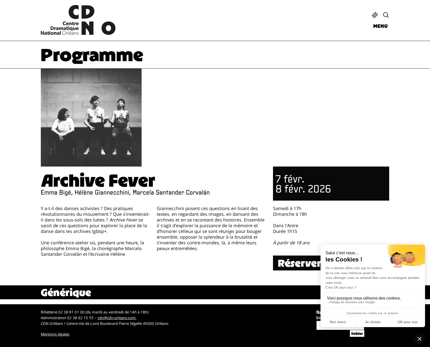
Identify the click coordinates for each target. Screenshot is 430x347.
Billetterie (375, 15)
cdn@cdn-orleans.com (117, 317)
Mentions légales (55, 334)
